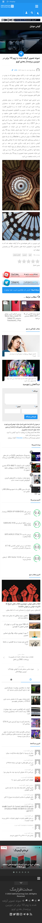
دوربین (24, 255)
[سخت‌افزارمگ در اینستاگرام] (21, 914)
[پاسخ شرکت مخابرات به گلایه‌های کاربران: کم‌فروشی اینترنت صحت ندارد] (35, 479)
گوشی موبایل (35, 26)
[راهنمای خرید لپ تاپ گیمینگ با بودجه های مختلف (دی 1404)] (21, 857)
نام (36, 406)
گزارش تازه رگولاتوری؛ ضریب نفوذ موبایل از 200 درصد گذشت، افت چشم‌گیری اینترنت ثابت (17, 288)
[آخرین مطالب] (30, 680)
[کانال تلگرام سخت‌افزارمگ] (24, 914)
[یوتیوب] (21, 275)
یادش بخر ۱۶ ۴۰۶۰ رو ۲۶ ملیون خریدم (21, 835)
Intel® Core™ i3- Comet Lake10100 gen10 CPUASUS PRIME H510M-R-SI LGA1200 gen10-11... (17, 808)
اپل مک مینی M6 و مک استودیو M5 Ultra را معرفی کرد (16, 490)
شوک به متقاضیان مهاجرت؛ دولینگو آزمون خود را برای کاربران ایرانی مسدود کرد (17, 689)
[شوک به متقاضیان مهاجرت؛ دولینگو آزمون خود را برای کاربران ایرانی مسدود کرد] (35, 689)
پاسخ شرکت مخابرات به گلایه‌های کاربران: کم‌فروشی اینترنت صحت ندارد (17, 479)
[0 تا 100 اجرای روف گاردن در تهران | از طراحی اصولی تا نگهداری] (34, 625)
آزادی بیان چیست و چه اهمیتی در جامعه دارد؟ (15, 643)
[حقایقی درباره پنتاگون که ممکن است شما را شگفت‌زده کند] (34, 617)
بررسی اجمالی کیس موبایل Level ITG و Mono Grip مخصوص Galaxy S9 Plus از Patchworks (13, 317)
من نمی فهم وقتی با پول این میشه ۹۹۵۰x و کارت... (19, 763)
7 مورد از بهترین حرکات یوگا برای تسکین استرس (15, 634)
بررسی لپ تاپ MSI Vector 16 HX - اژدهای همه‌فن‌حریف (16, 558)
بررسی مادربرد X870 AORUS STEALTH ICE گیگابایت (18, 535)
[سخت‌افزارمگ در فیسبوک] (18, 914)
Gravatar (19, 438)
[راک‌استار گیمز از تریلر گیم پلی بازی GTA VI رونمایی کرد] (35, 722)
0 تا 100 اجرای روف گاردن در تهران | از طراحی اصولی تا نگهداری (16, 625)
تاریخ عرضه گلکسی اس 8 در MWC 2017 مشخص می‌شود (32, 316)
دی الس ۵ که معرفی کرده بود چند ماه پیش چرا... (17, 772)
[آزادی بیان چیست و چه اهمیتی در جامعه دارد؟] (34, 643)
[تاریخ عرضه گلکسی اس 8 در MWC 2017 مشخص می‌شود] (30, 306)
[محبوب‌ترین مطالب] (11, 680)
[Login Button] (26, 12)
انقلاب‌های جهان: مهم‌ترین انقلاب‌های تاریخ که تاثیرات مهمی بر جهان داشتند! (23, 605)
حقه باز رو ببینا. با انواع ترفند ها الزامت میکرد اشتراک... (19, 754)
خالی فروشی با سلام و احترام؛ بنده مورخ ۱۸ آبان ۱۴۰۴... (18, 798)
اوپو (30, 255)
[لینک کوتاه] (12, 70)
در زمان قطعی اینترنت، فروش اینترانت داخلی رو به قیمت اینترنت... (17, 819)
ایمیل (18, 406)
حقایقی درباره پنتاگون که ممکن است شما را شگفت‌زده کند (15, 616)
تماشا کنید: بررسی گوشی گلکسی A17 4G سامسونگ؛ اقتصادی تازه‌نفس (18, 547)
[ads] (21, 20)
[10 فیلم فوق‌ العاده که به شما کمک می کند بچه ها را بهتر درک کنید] (21, 370)
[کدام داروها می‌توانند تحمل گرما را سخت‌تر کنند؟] (21, 345)
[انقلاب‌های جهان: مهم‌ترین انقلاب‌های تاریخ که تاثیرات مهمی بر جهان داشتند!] (21, 591)
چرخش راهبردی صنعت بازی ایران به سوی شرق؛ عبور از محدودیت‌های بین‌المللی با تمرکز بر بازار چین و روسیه (16, 734)
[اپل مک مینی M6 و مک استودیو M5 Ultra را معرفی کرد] (35, 490)
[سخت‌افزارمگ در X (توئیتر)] (14, 914)
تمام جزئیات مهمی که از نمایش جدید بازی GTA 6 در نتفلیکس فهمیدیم (16, 700)
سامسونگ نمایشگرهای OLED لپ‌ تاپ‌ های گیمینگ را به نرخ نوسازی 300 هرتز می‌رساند (16, 456)
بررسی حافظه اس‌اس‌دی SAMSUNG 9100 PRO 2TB (17, 524)
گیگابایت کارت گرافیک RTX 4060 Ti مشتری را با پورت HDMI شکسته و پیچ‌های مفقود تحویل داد (16, 467)
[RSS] (31, 914)
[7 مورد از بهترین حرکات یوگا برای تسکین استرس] (34, 634)
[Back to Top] (21, 883)
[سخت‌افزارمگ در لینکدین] (11, 914)
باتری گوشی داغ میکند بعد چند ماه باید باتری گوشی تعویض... (19, 788)
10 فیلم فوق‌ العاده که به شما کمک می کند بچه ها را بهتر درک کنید (21, 379)
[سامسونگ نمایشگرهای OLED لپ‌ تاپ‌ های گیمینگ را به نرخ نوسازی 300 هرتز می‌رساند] (35, 456)
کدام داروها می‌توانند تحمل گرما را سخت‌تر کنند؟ (23, 355)
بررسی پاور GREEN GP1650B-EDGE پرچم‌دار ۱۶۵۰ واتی (16, 512)
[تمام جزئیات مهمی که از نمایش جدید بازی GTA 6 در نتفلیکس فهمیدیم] (35, 700)
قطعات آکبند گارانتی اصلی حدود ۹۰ (22, 780)
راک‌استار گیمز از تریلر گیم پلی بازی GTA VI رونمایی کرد (16, 722)
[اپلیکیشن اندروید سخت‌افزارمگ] (27, 914)
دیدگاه (35, 391)
